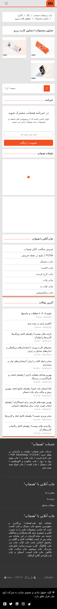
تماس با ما (50, 493)
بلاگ (28, 15)
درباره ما (51, 499)
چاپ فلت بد (46, 286)
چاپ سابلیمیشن (44, 292)
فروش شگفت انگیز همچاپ (38, 249)
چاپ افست (47, 267)
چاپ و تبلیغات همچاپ (42, 15)
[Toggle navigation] (6, 3)
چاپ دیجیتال (46, 261)
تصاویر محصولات (41, 18)
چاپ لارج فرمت (44, 273)
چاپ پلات (48, 280)
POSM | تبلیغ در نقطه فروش (37, 255)
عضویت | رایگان (28, 142)
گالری (20, 15)
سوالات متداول (48, 505)
